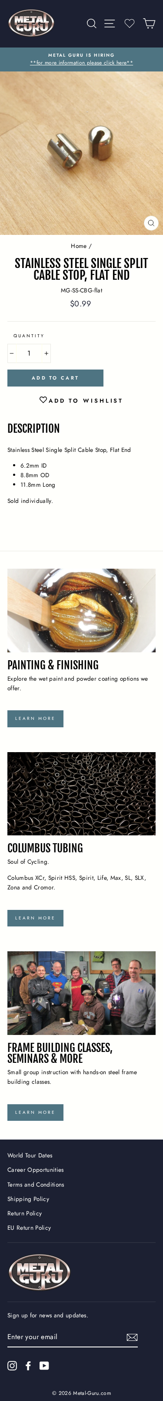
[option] (81, 60)
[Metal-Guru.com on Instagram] (12, 1365)
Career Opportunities (35, 1169)
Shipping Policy (28, 1198)
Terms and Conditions (35, 1184)
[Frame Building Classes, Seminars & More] (81, 993)
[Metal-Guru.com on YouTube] (44, 1365)
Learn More (35, 718)
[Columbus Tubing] (81, 794)
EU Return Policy (29, 1227)
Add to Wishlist (86, 401)
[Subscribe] (132, 1337)
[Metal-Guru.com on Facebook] (28, 1365)
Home (78, 245)
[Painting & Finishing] (81, 610)
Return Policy (24, 1213)
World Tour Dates (29, 1155)
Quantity (29, 335)
